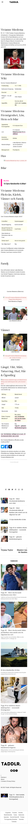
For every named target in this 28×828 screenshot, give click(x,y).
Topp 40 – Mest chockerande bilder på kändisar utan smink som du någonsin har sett (13, 632)
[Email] (22, 489)
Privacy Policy (11, 781)
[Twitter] (12, 489)
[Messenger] (9, 489)
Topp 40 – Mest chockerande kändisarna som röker (17, 501)
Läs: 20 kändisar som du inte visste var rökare (20, 418)
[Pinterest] (15, 489)
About (2, 779)
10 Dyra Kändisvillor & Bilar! (15, 184)
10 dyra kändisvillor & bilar (17, 519)
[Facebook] (6, 489)
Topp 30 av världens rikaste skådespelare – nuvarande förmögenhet (18, 530)
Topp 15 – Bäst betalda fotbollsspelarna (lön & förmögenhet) (16, 797)
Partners (3, 777)
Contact (3, 781)
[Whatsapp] (19, 489)
